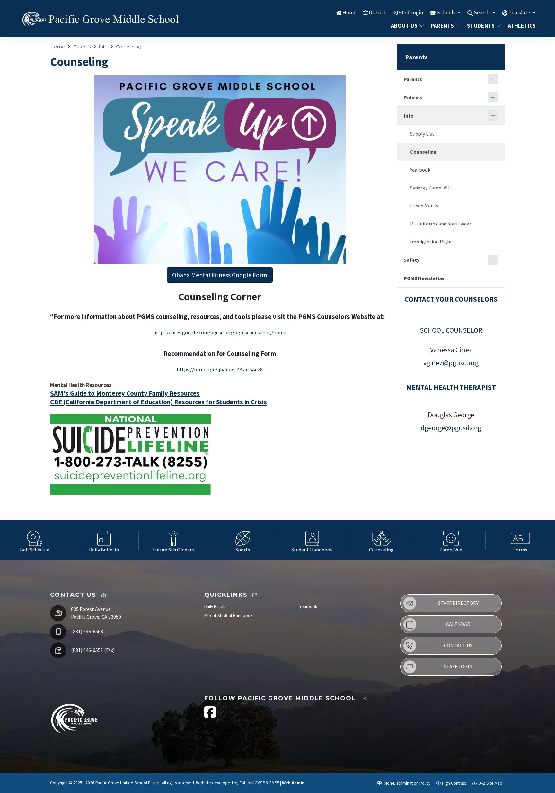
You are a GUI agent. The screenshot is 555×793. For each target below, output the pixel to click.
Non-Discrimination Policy (406, 783)
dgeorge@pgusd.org (451, 427)
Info (103, 46)
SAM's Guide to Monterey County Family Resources (125, 393)
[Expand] (493, 79)
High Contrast (454, 783)
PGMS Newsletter (424, 278)
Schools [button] (446, 12)
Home (349, 12)
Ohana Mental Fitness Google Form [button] (219, 275)
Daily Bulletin (216, 606)
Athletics (520, 25)
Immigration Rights (432, 241)
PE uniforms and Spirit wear (440, 223)
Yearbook (420, 169)
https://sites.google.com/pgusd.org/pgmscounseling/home (219, 332)
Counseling (128, 46)
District (377, 12)
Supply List (422, 133)
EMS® (274, 783)
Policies (413, 97)
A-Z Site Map (490, 783)
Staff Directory (458, 603)
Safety (411, 260)
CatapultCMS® (252, 783)
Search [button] (482, 12)
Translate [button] (519, 12)
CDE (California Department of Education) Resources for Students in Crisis (158, 402)
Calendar (458, 624)
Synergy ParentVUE (431, 187)
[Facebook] (210, 715)
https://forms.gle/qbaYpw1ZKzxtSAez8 (220, 369)
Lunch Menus (424, 205)
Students (481, 25)
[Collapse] (493, 115)
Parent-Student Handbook (228, 615)
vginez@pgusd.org (451, 362)
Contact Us (458, 645)
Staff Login (410, 12)
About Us (404, 25)
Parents (442, 25)
